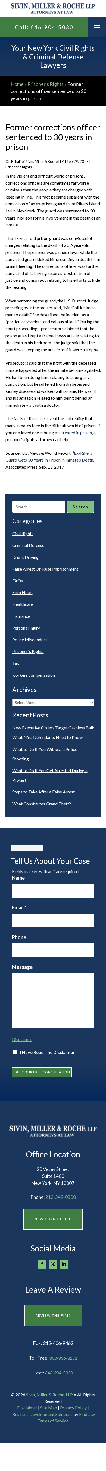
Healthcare (22, 604)
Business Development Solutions (42, 1414)
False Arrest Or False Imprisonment (45, 568)
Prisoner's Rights (18, 167)
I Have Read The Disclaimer (47, 1052)
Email (19, 907)
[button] (97, 27)
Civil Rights (22, 533)
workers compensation (33, 675)
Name (18, 878)
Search (80, 506)
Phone (19, 937)
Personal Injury (26, 627)
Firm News (22, 592)
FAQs (17, 580)
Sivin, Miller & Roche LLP (45, 161)
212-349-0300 (60, 1197)
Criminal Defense (28, 545)
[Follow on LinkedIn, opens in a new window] (64, 1264)
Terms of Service (53, 1420)
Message (22, 967)
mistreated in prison (73, 432)
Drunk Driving (25, 557)
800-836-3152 (63, 1358)
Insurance (21, 616)
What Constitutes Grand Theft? (41, 803)
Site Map (48, 1407)
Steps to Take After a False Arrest (43, 791)
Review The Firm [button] (53, 1315)
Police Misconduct (29, 639)
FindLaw (87, 1414)
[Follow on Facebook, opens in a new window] (42, 1264)
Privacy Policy (73, 1407)
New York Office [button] (53, 1219)
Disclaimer (22, 1039)
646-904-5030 (51, 27)
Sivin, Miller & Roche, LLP (49, 1394)
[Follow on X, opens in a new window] (53, 1264)
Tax (15, 663)
